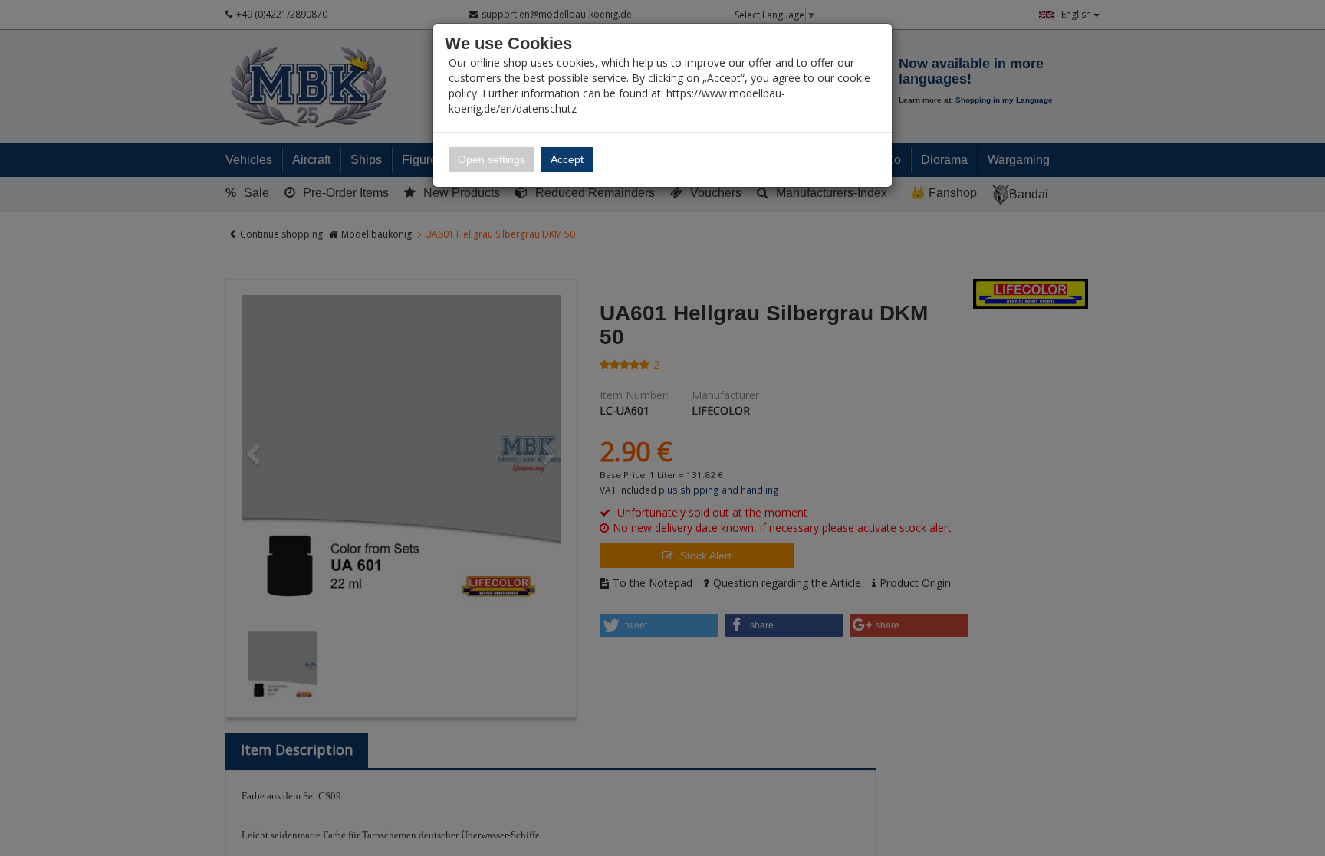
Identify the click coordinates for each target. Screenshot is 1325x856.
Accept (567, 159)
